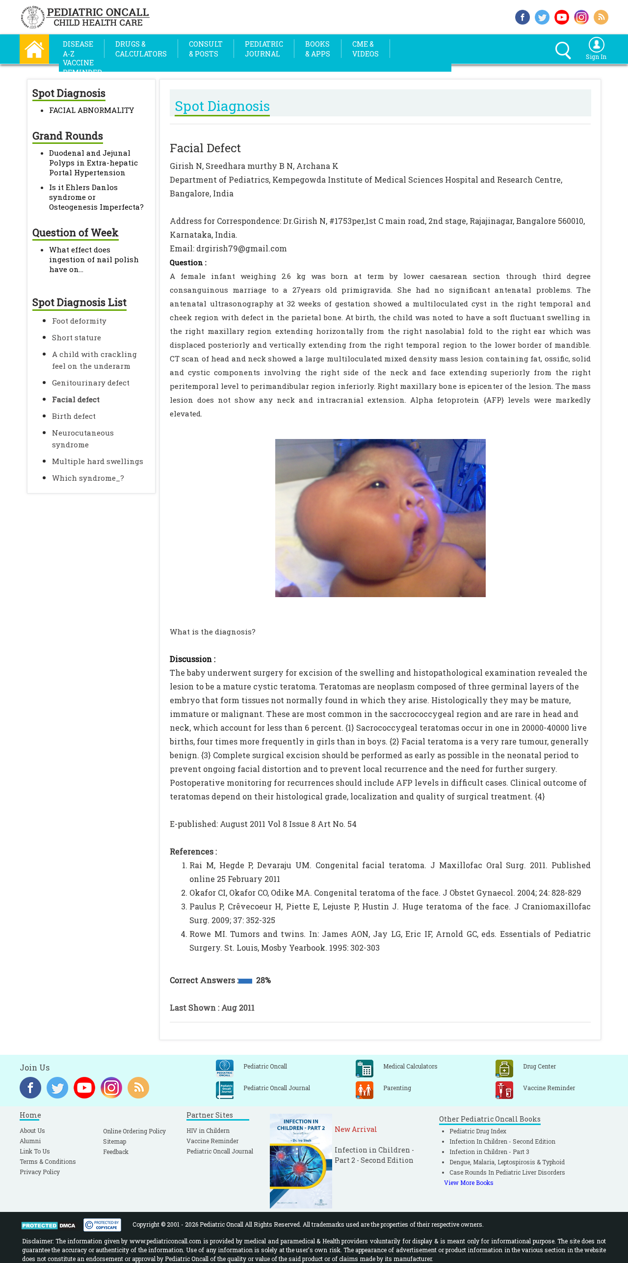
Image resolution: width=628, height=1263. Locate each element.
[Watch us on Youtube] (561, 16)
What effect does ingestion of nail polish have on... (94, 259)
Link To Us (35, 1151)
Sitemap (114, 1141)
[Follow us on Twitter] (542, 16)
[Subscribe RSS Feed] (601, 16)
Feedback (116, 1151)
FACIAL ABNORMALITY (91, 110)
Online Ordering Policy (134, 1131)
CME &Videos (365, 48)
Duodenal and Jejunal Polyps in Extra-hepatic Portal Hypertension (93, 162)
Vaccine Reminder (212, 1141)
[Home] (34, 48)
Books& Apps (317, 48)
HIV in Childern (208, 1130)
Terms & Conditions (48, 1161)
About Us (32, 1130)
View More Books (469, 1182)
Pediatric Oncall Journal (219, 1151)
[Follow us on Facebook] (522, 16)
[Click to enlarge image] (380, 515)
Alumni (30, 1141)
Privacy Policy (40, 1172)
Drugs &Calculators (141, 48)
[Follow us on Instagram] (581, 16)
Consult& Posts (206, 48)
